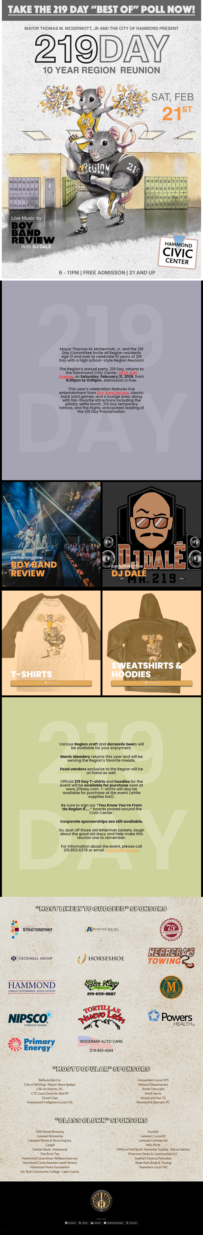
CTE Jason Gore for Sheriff (50, 1093)
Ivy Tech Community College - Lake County (50, 1171)
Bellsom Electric (50, 1080)
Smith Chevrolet (153, 1089)
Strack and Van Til (153, 1098)
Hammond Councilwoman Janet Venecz (50, 1163)
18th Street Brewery (50, 1131)
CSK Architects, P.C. (49, 1089)
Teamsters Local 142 (153, 1167)
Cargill (50, 1145)
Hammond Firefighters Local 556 (50, 1102)
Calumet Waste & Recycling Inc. (50, 1140)
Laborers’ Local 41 (153, 1136)
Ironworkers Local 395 (153, 1080)
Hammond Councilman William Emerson (50, 1158)
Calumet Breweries (50, 1136)
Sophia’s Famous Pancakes (153, 1158)
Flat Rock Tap (50, 1154)
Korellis (153, 1131)
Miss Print (153, 1145)
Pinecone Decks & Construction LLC (153, 1154)
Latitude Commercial (153, 1140)
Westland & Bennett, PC (153, 1102)
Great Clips (50, 1098)
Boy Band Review (113, 392)
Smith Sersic (153, 1093)
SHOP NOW (53, 683)
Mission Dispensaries (153, 1084)
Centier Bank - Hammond (50, 1149)
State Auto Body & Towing (153, 1163)
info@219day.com (121, 850)
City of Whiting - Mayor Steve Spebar (50, 1084)
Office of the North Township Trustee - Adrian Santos (153, 1149)
